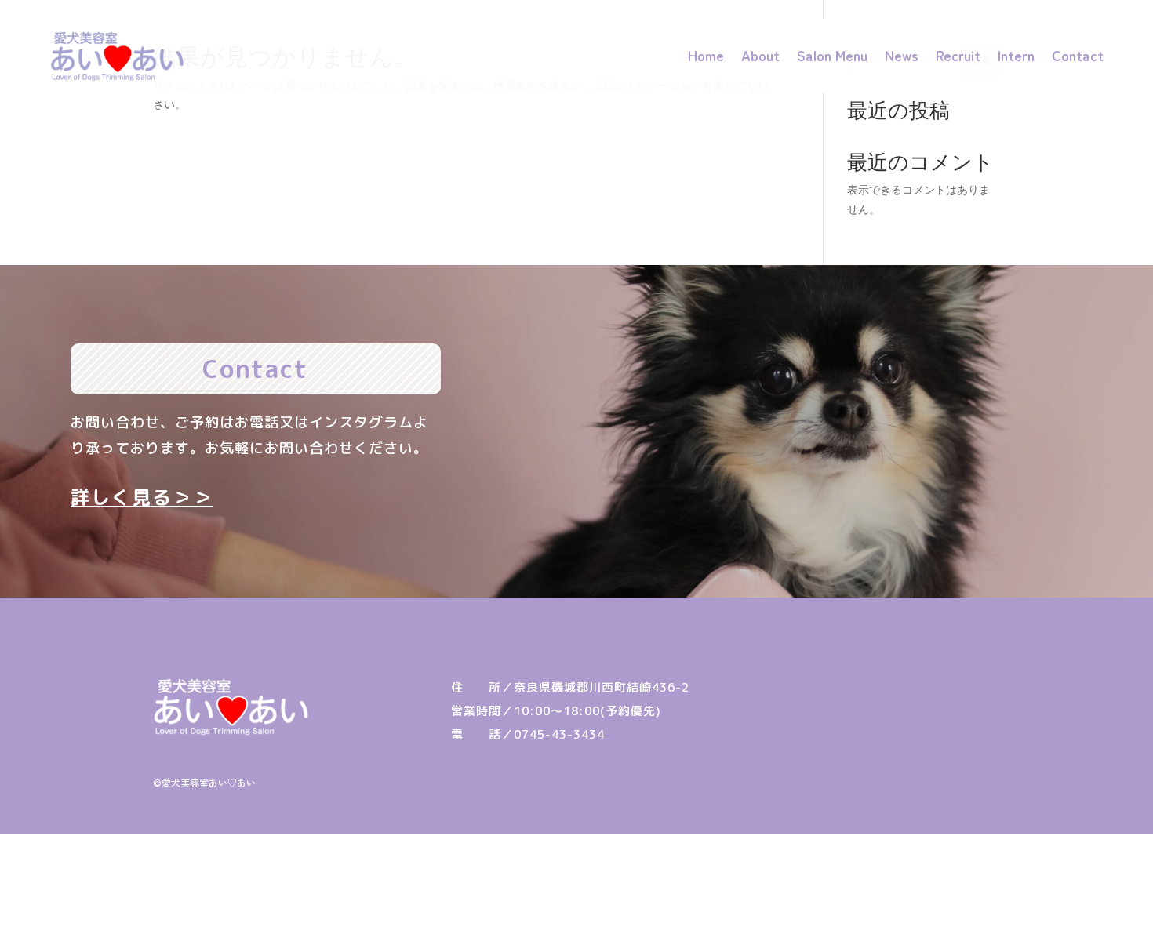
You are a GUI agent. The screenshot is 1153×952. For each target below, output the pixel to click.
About (760, 55)
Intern (1016, 55)
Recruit (958, 55)
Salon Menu (832, 55)
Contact (1078, 55)
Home (706, 55)
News (901, 55)
